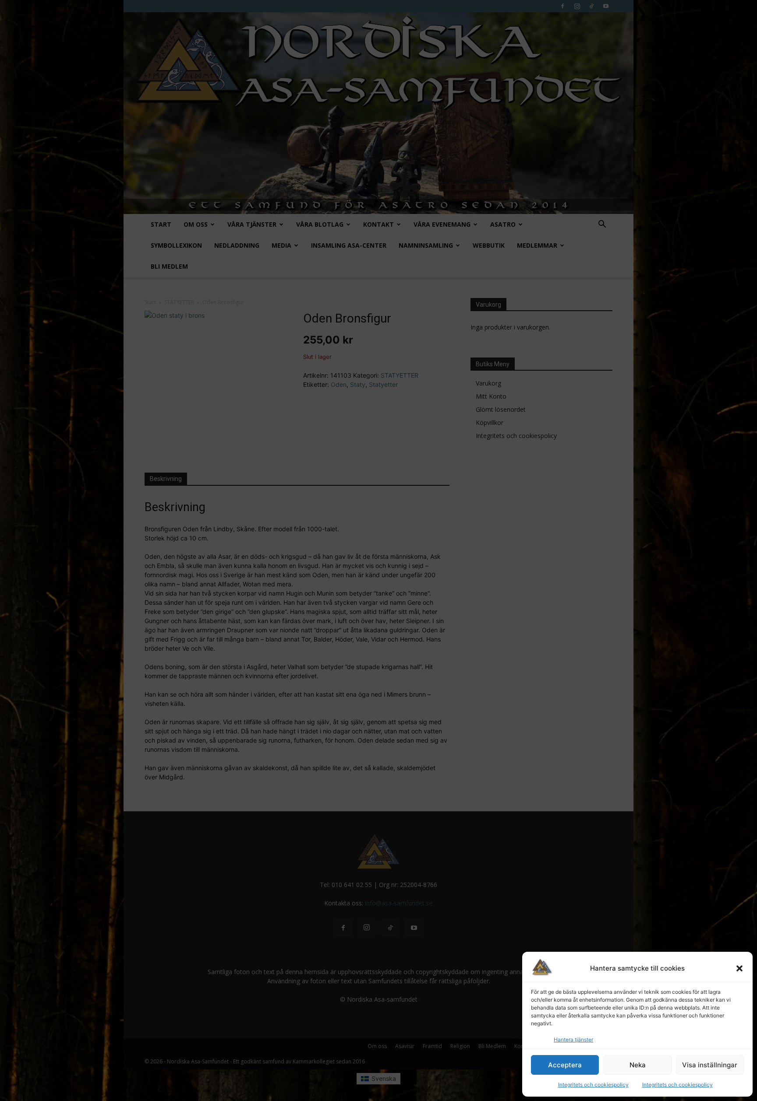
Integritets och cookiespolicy (593, 1084)
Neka (638, 1065)
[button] (739, 968)
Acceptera (565, 1065)
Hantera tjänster (573, 1039)
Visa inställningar (709, 1065)
